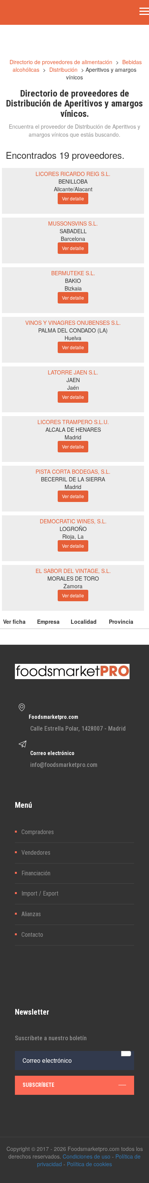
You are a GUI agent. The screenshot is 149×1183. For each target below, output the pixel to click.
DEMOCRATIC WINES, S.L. (73, 521)
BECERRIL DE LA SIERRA (73, 479)
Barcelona (73, 238)
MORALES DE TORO (73, 578)
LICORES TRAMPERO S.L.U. (73, 422)
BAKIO (73, 280)
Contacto (32, 934)
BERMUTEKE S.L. (73, 273)
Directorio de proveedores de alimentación (61, 62)
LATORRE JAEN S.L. (73, 372)
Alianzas (31, 914)
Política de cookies (89, 1164)
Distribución (63, 69)
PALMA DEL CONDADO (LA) (73, 330)
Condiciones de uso (86, 1156)
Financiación (35, 873)
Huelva (73, 338)
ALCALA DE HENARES (73, 429)
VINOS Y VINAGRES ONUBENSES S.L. (73, 322)
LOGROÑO (73, 529)
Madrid (73, 437)
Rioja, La (73, 536)
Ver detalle (73, 198)
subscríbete (38, 1085)
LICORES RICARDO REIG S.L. (73, 174)
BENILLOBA (72, 181)
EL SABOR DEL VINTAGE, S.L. (73, 571)
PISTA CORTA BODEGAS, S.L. (73, 471)
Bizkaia (73, 288)
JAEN (73, 380)
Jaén (73, 387)
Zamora (73, 586)
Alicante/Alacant (73, 189)
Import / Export (39, 893)
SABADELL (73, 231)
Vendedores (35, 852)
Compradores (37, 832)
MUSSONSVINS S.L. (73, 223)
